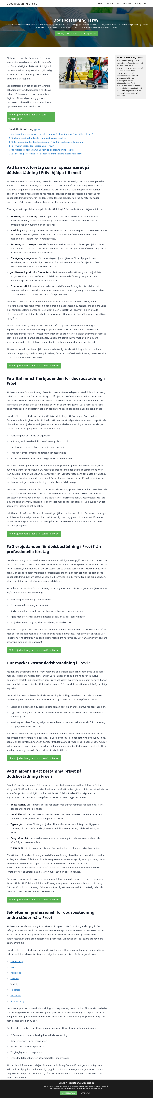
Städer (110, 3)
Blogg (138, 3)
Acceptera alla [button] (68, 1093)
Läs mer (100, 1088)
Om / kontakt (124, 3)
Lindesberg (17, 961)
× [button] (150, 1082)
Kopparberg (17, 1001)
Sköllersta (16, 995)
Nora (13, 967)
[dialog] (76, 1089)
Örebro (15, 978)
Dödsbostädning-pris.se (22, 3)
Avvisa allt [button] (85, 1093)
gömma (38, 129)
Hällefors (15, 989)
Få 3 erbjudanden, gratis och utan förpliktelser (76, 33)
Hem (100, 3)
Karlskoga (16, 972)
